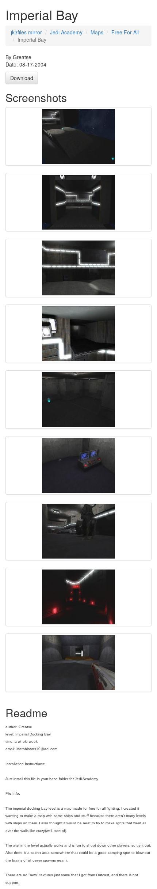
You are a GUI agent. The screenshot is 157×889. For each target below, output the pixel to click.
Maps (97, 32)
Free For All (125, 32)
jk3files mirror (26, 32)
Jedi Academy (66, 32)
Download (21, 78)
